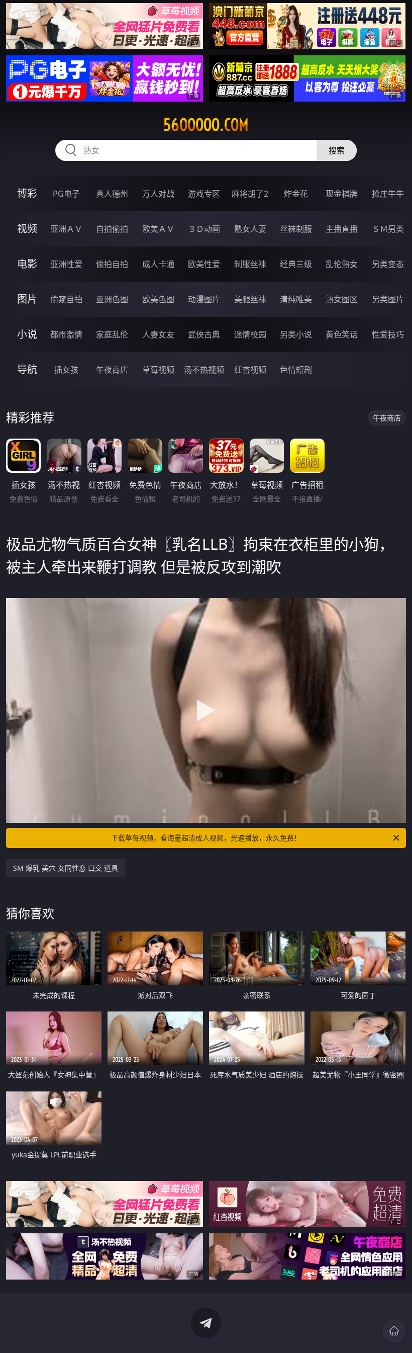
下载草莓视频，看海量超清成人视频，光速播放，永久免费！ (206, 837)
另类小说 (296, 334)
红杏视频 (250, 369)
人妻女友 (158, 334)
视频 (27, 228)
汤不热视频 (204, 369)
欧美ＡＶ (158, 228)
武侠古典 (204, 334)
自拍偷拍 (112, 228)
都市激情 (66, 334)
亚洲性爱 (66, 264)
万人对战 (158, 193)
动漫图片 (204, 299)
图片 (27, 299)
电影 (27, 264)
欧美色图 (158, 299)
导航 (27, 369)
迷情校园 (250, 334)
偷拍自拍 (112, 264)
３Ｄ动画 (204, 228)
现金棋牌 (342, 193)
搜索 (337, 150)
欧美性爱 (204, 264)
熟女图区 (342, 299)
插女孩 (66, 369)
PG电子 (66, 193)
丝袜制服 (296, 228)
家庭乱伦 (112, 334)
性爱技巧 (388, 334)
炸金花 (296, 193)
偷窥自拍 (66, 299)
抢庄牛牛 (388, 193)
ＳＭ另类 (388, 228)
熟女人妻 (250, 228)
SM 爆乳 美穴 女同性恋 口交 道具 (65, 868)
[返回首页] (394, 1331)
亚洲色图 (112, 299)
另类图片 (388, 299)
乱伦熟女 (342, 264)
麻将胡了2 (250, 193)
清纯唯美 (296, 299)
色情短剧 (296, 369)
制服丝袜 (250, 264)
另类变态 (388, 264)
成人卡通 (158, 264)
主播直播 (342, 228)
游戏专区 (204, 193)
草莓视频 (158, 369)
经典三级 (296, 264)
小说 (27, 334)
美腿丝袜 (250, 299)
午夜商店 (112, 369)
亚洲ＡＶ (66, 228)
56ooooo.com (206, 125)
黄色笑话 (342, 334)
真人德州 (112, 193)
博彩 (27, 193)
